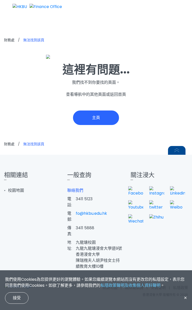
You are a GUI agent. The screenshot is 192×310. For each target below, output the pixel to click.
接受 (17, 298)
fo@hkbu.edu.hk (91, 213)
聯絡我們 (75, 190)
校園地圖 (16, 190)
